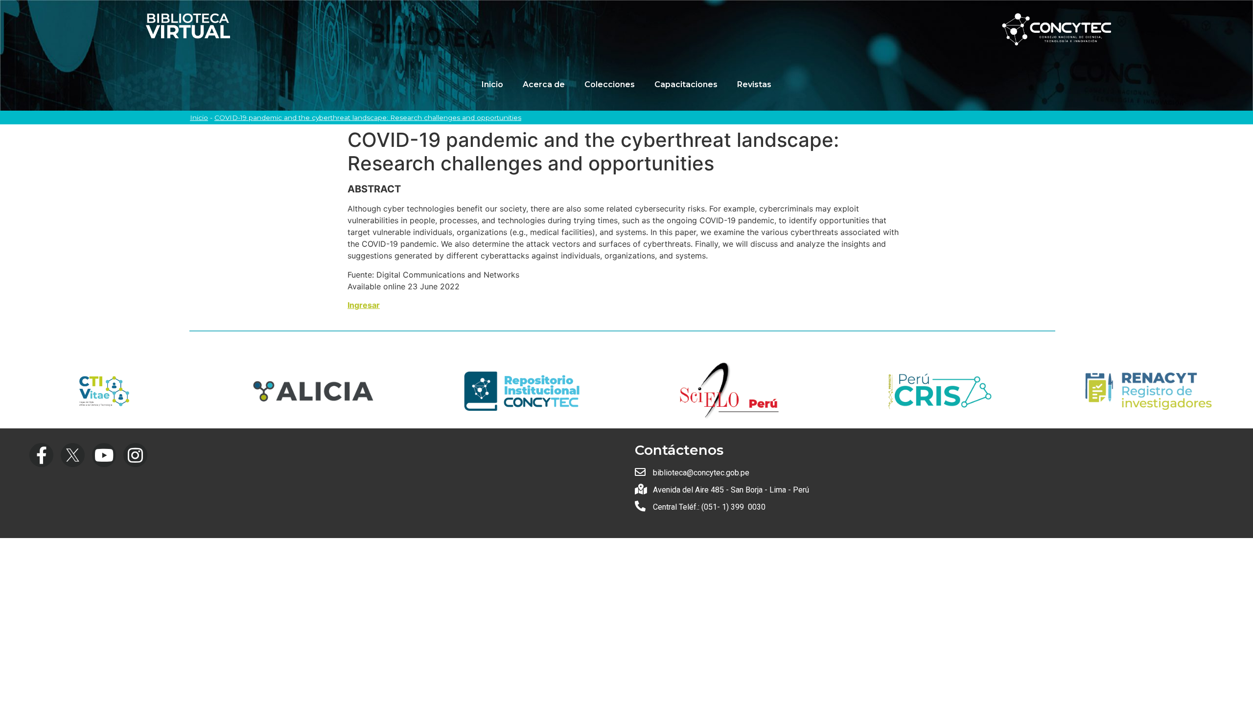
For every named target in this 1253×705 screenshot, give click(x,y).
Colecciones (609, 84)
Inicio (492, 84)
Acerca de (544, 84)
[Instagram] (135, 455)
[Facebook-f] (41, 455)
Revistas (754, 84)
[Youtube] (104, 455)
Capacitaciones (686, 84)
